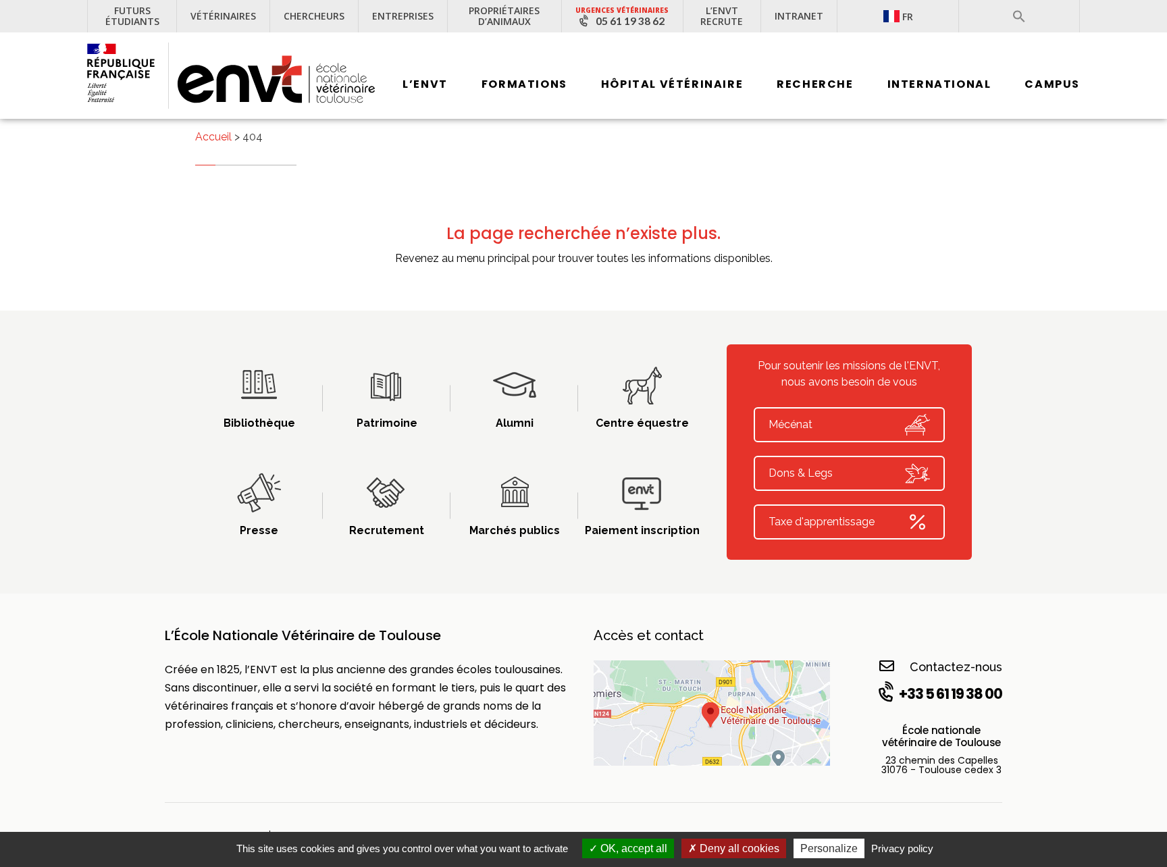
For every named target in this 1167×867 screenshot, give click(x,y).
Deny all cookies (738, 848)
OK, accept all (632, 848)
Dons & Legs (801, 473)
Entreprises (403, 15)
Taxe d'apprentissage (822, 521)
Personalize (829, 848)
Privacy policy (902, 848)
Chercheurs (314, 15)
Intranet (799, 15)
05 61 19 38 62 (630, 21)
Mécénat (790, 424)
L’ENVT (425, 84)
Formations (524, 84)
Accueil (213, 136)
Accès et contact (649, 635)
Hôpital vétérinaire (672, 84)
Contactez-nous (956, 667)
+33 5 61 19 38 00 (950, 694)
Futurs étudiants (132, 16)
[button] (1019, 16)
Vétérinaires (223, 15)
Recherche (815, 84)
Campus (1052, 84)
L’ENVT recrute (721, 16)
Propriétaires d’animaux (504, 16)
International (939, 84)
